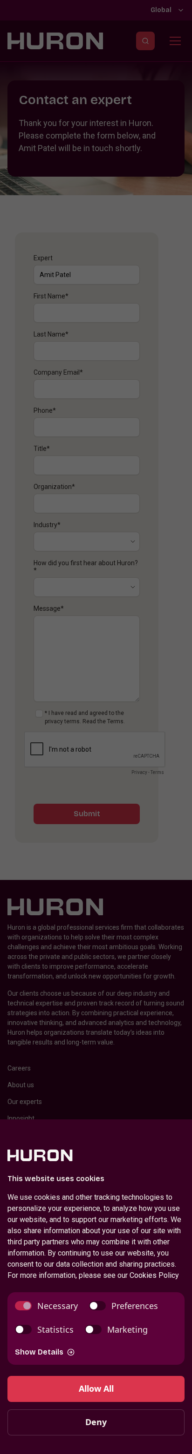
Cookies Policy (154, 1275)
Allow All (96, 1388)
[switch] (46, 1306)
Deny (96, 1422)
